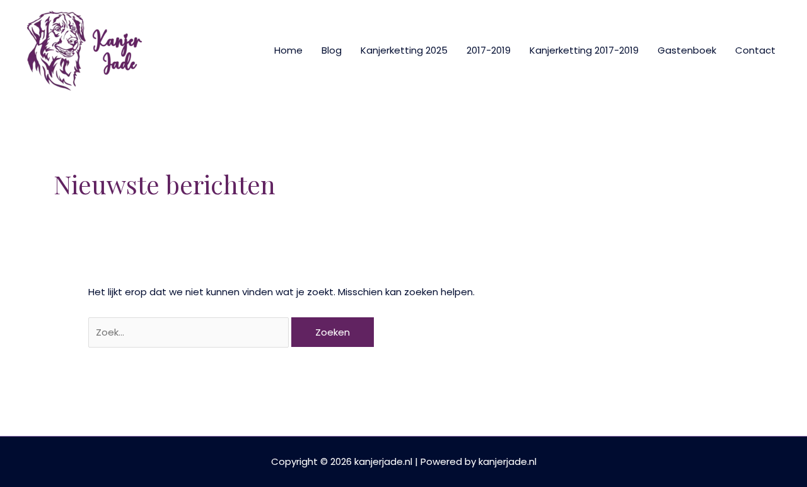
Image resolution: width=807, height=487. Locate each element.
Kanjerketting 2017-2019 (584, 50)
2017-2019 (489, 50)
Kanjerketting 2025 (404, 50)
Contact (755, 50)
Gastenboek (687, 50)
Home (288, 50)
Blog (332, 50)
